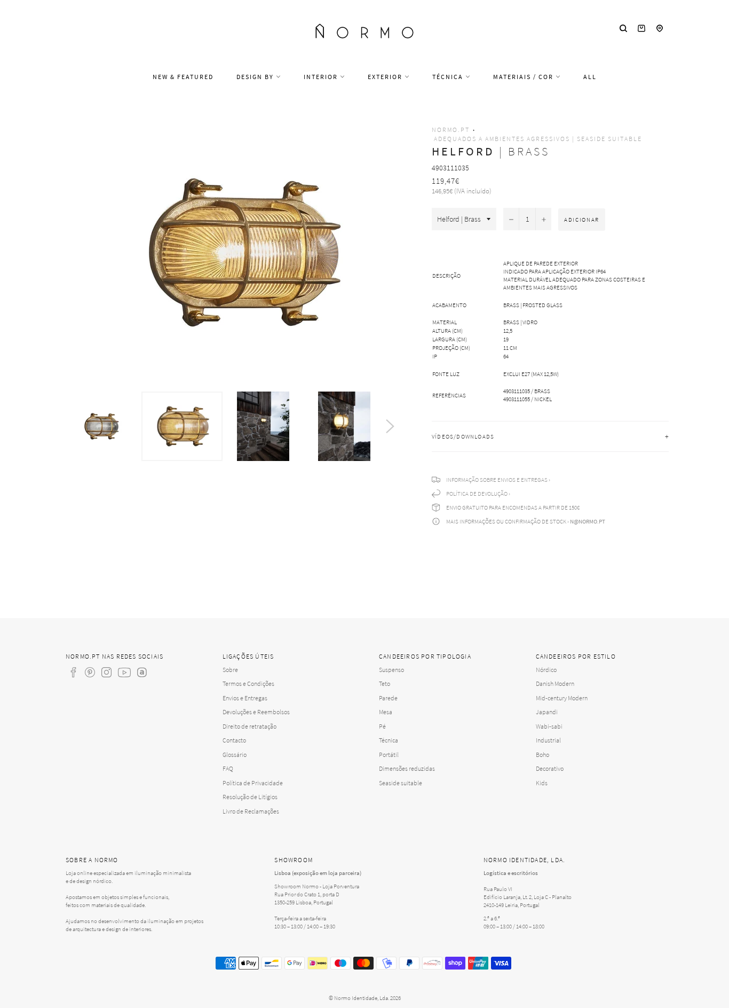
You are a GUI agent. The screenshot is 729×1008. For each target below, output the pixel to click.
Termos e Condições (248, 683)
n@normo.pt (587, 521)
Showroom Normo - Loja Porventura (316, 886)
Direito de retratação (249, 726)
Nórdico (546, 670)
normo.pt (451, 130)
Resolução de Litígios (250, 797)
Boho (542, 755)
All (590, 77)
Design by (256, 77)
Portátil (389, 755)
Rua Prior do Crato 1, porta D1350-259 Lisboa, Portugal (306, 898)
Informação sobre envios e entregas (497, 479)
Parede (388, 698)
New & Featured (183, 77)
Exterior (386, 77)
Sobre (230, 670)
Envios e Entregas (245, 698)
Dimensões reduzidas (407, 768)
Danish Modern (555, 683)
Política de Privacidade (253, 783)
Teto (384, 683)
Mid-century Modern (562, 698)
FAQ (228, 768)
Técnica (448, 77)
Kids (542, 783)
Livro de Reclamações (251, 811)
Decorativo (550, 768)
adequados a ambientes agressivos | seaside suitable (538, 139)
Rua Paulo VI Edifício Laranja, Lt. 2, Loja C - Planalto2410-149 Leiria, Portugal (528, 897)
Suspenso (391, 670)
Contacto (234, 740)
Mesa (385, 712)
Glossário (235, 755)
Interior (322, 77)
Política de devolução (477, 493)
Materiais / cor (524, 77)
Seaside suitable (400, 783)
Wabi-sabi (549, 726)
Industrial (548, 740)
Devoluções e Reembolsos (256, 712)
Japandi (547, 712)
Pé (382, 726)
